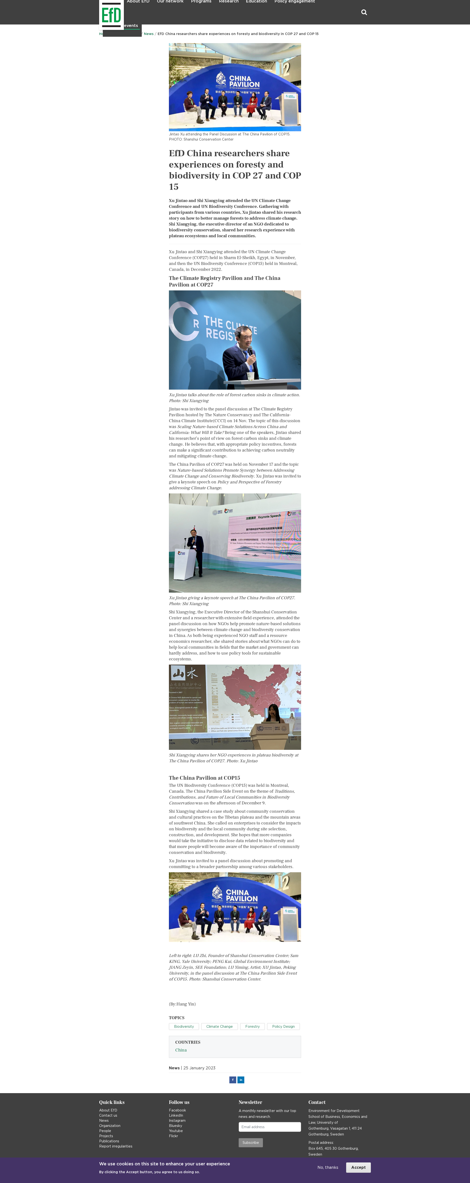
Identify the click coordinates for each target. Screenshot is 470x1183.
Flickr (173, 1136)
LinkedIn (176, 1115)
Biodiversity (184, 1026)
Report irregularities (115, 1146)
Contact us (108, 1115)
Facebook (177, 1110)
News (104, 1121)
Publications (109, 1141)
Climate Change (219, 1026)
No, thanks (327, 1167)
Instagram (177, 1121)
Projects (106, 1136)
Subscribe (251, 1143)
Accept (358, 1167)
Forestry (252, 1026)
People (105, 1131)
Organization (109, 1126)
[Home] (99, 12)
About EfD (108, 1110)
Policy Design (283, 1026)
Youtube (176, 1131)
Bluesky (175, 1126)
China (181, 1050)
